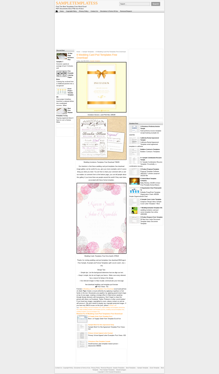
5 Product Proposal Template (149, 169)
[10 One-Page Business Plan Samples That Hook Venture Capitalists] (62, 58)
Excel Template (154, 368)
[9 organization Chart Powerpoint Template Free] (134, 193)
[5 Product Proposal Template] (134, 175)
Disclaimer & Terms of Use (109, 11)
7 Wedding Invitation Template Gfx (151, 208)
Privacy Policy (83, 11)
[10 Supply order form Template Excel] (82, 322)
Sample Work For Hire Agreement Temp (101, 325)
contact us (112, 305)
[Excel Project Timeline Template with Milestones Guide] (62, 94)
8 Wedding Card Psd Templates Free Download (98, 289)
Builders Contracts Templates (150, 149)
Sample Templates (88, 52)
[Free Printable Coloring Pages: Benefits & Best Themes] (62, 76)
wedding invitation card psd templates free (88, 311)
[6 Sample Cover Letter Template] (134, 205)
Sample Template (142, 368)
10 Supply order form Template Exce (100, 316)
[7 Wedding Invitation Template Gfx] (134, 213)
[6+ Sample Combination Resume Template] (134, 163)
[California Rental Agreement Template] (134, 143)
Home (62, 11)
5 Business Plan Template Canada (99, 341)
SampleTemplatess (77, 3)
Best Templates (131, 368)
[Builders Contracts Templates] (134, 155)
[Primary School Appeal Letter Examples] (82, 339)
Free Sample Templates (107, 370)
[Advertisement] (109, 31)
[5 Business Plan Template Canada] (82, 347)
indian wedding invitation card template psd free (92, 309)
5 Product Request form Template (151, 217)
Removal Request (126, 11)
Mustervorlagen (121, 370)
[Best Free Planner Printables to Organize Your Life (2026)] (62, 113)
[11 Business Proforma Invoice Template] (134, 132)
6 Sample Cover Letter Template (150, 199)
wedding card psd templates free (115, 309)
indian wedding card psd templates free (90, 307)
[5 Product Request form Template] (134, 223)
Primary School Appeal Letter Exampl (100, 333)
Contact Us (94, 11)
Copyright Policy (71, 11)
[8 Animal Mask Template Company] (134, 184)
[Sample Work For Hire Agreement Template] (82, 330)
